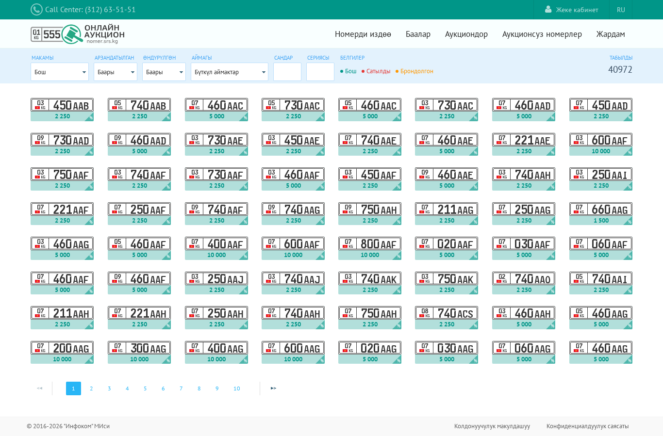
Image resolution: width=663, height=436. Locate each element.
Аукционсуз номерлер (542, 34)
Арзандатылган (114, 57)
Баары (106, 72)
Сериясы (318, 57)
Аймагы (202, 57)
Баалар (418, 34)
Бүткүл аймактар (217, 72)
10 (236, 388)
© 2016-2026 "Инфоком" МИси (68, 426)
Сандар (283, 57)
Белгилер (352, 57)
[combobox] (60, 72)
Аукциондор (466, 34)
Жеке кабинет (577, 9)
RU (621, 9)
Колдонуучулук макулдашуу (492, 426)
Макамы (42, 57)
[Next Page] (273, 388)
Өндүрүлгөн (159, 57)
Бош (40, 72)
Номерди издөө (363, 34)
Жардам (611, 34)
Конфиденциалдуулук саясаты (588, 426)
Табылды (621, 57)
